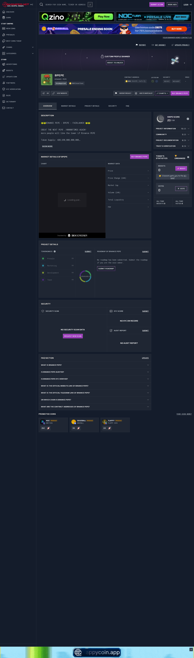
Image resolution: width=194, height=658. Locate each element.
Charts (162, 93)
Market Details (68, 106)
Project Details (92, 106)
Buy (139, 156)
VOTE (182, 188)
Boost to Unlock (115, 62)
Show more (47, 146)
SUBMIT (88, 251)
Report (142, 45)
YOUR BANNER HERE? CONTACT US (177, 37)
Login (186, 4)
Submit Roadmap (106, 268)
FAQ (127, 106)
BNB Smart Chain (77, 83)
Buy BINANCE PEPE (180, 93)
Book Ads (172, 4)
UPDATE (145, 358)
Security (112, 106)
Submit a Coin (157, 4)
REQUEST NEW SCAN (73, 336)
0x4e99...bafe (137, 81)
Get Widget (160, 45)
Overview (47, 106)
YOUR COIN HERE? (184, 414)
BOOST (183, 168)
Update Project (182, 45)
